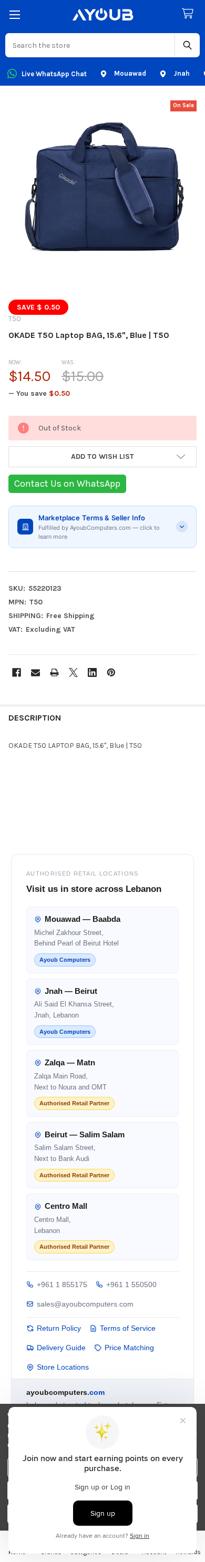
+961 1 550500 (131, 1284)
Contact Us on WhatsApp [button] (67, 483)
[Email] (35, 672)
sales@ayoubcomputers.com (85, 1304)
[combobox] (90, 45)
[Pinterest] (111, 672)
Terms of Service (128, 1328)
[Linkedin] (92, 672)
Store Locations (63, 1367)
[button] (102, 456)
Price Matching (129, 1347)
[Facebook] (16, 672)
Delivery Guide (61, 1347)
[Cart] (190, 14)
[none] (102, 194)
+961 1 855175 (62, 1284)
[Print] (54, 672)
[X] (73, 672)
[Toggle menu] (14, 14)
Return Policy (59, 1328)
